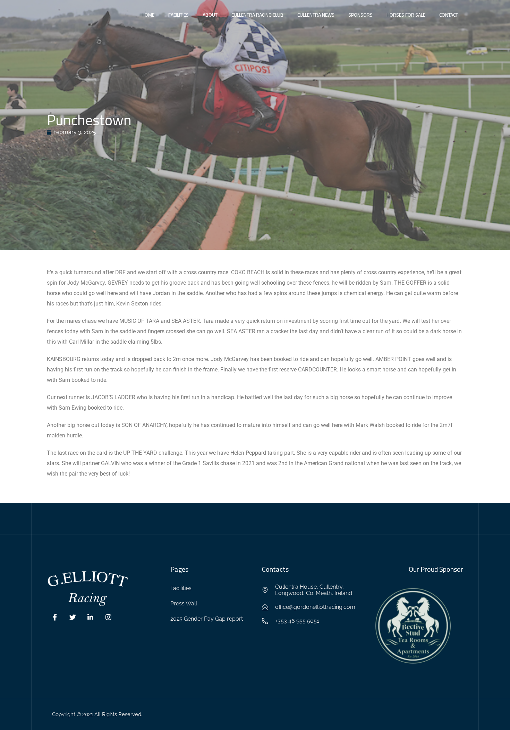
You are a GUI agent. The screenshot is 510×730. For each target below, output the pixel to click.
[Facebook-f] (55, 617)
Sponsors (360, 14)
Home (148, 14)
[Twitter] (73, 617)
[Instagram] (109, 617)
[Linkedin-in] (91, 617)
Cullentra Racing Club (257, 14)
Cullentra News (315, 14)
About (210, 14)
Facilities (178, 14)
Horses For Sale (405, 14)
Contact (448, 14)
